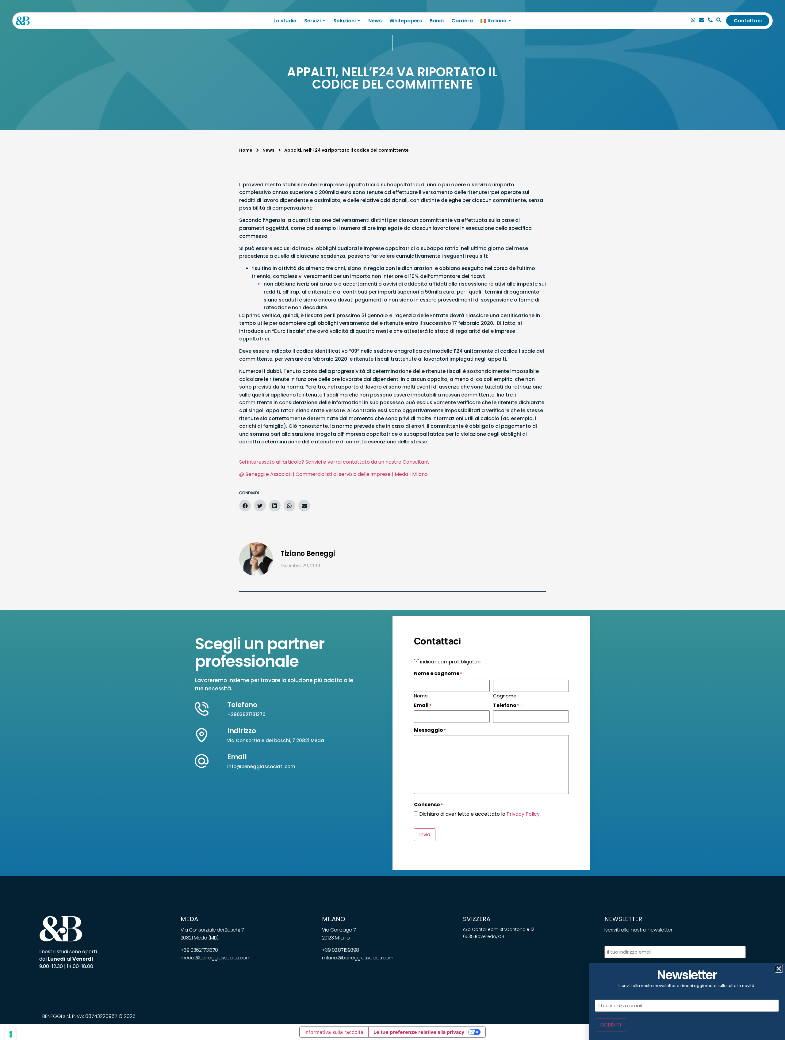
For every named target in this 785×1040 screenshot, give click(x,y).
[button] (245, 505)
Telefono (242, 705)
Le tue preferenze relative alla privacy (418, 1032)
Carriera (462, 21)
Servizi (312, 21)
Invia (424, 834)
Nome (421, 695)
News (375, 21)
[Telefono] (710, 21)
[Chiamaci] (693, 21)
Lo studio (285, 21)
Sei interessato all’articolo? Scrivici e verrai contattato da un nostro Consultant (334, 461)
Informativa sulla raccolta (333, 1032)
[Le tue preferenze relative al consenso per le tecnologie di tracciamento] (11, 1034)
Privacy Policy (523, 814)
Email (237, 757)
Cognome (504, 695)
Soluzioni (344, 21)
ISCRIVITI (610, 1024)
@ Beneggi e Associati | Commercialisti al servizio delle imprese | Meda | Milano (333, 474)
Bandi (437, 21)
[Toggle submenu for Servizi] (323, 21)
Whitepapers (405, 21)
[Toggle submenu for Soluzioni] (358, 21)
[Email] (701, 21)
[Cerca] (718, 21)
